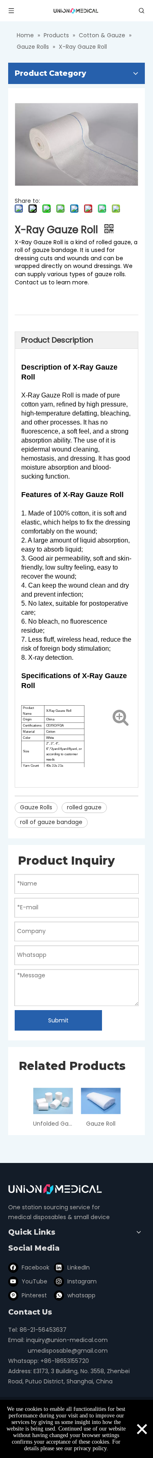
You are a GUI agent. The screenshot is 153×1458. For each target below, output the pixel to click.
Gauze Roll (100, 1124)
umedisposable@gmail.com (68, 1351)
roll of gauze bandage (51, 822)
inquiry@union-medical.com (67, 1340)
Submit (58, 1020)
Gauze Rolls (36, 807)
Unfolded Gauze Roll (53, 1124)
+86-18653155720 (64, 1361)
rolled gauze (84, 807)
